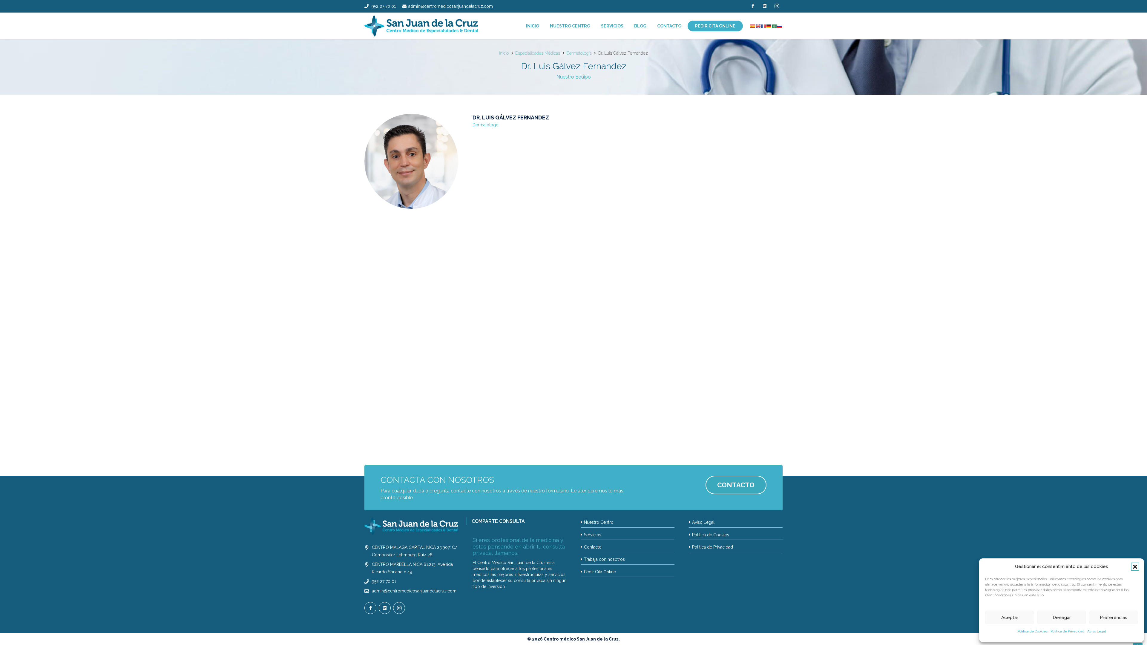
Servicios (592, 534)
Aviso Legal (1096, 631)
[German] (769, 26)
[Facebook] (753, 6)
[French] (763, 26)
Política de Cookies (1032, 631)
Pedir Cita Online (600, 571)
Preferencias (1113, 617)
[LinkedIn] (765, 6)
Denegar (1062, 617)
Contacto (593, 547)
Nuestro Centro (599, 522)
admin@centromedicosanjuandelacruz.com (414, 591)
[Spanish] (753, 26)
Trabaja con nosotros (604, 559)
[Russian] (780, 26)
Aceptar (1009, 617)
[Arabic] (774, 26)
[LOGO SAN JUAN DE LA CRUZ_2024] (421, 26)
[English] (758, 26)
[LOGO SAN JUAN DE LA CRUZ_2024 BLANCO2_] (411, 526)
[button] (1135, 567)
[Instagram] (777, 6)
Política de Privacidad (1067, 631)
